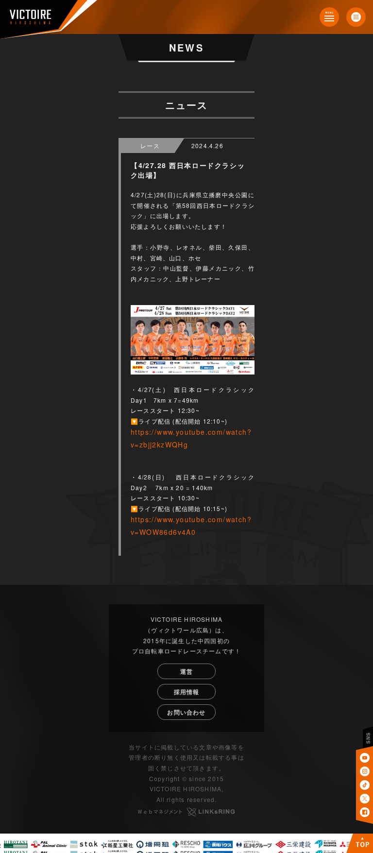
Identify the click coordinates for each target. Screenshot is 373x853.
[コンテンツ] (329, 17)
